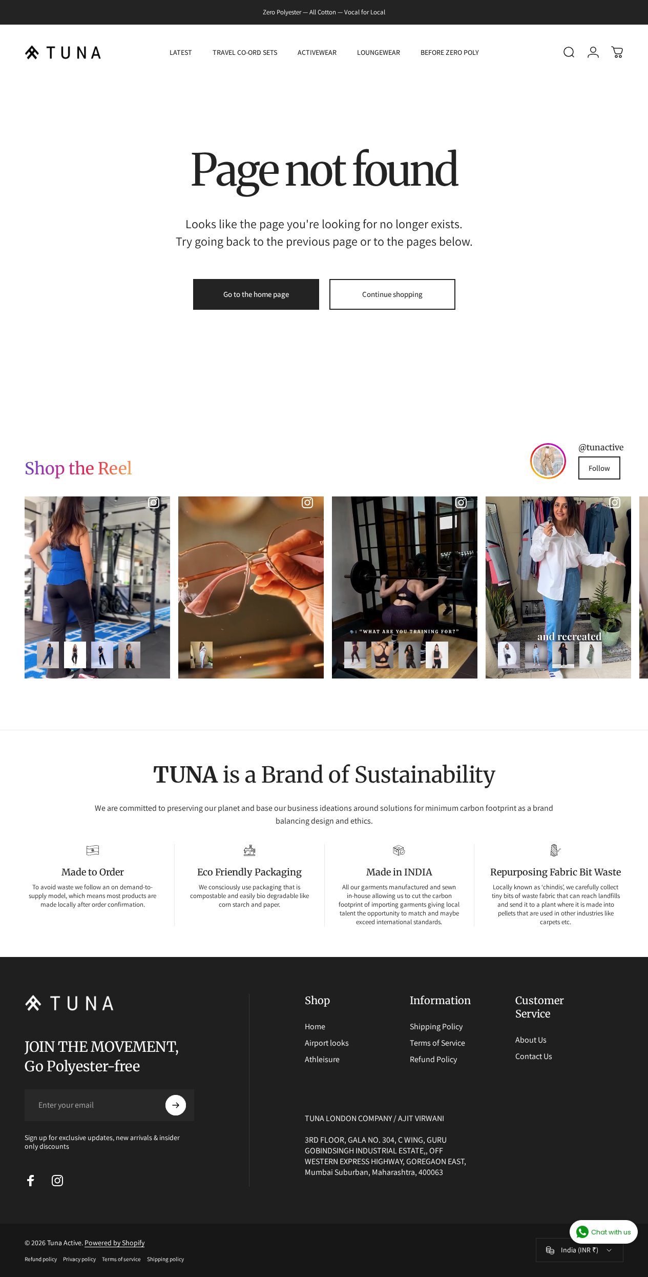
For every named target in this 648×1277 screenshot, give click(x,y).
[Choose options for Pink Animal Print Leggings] (355, 655)
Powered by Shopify (114, 1242)
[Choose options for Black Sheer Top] (410, 655)
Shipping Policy (436, 1027)
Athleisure (322, 1059)
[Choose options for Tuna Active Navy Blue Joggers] (75, 655)
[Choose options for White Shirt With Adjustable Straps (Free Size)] (509, 655)
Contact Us (533, 1056)
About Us (531, 1040)
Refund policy (41, 1259)
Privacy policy (79, 1259)
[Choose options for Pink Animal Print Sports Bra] (382, 655)
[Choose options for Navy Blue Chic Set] (563, 655)
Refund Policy (433, 1059)
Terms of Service (437, 1043)
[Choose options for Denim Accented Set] (536, 655)
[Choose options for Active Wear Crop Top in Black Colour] (437, 655)
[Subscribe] (175, 1105)
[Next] (595, 587)
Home (315, 1027)
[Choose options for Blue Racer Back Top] (129, 655)
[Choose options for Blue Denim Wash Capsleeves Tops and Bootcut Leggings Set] (102, 655)
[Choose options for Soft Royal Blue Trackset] (48, 655)
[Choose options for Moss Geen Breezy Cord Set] (590, 655)
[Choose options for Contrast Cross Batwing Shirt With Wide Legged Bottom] (202, 655)
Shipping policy (165, 1259)
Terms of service (121, 1259)
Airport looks (327, 1043)
